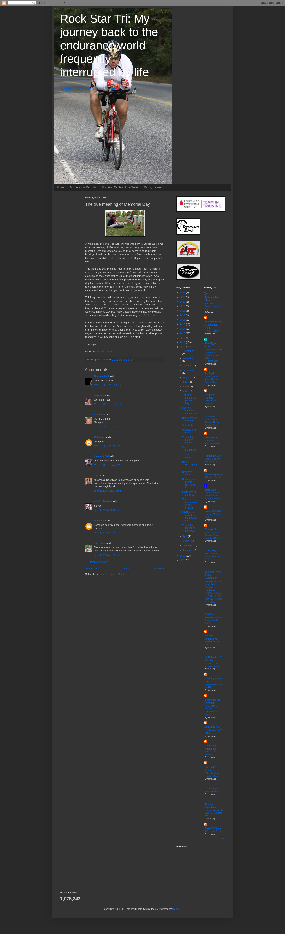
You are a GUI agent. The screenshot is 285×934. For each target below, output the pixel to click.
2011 (183, 342)
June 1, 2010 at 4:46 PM (106, 510)
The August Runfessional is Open (212, 306)
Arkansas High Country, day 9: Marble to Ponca (212, 495)
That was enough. (188, 456)
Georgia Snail (101, 376)
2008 (183, 560)
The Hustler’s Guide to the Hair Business (213, 556)
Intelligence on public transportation (189, 516)
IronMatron (211, 437)
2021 (183, 297)
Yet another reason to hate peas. (189, 528)
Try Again (210, 373)
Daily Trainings (213, 511)
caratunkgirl (211, 788)
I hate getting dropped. (189, 493)
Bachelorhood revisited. (189, 419)
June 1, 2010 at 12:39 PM (107, 491)
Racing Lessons (154, 187)
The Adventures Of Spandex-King (213, 324)
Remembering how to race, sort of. (189, 483)
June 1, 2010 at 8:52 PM (106, 555)
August (187, 377)
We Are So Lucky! (213, 791)
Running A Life (213, 456)
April (185, 536)
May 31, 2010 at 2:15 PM (107, 426)
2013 (183, 333)
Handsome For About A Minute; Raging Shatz (212, 379)
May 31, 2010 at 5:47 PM (107, 465)
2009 (183, 555)
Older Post (158, 568)
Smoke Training (213, 474)
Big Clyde (99, 395)
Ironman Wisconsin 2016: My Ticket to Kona (214, 813)
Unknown (99, 437)
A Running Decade (213, 477)
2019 (183, 306)
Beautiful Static (213, 828)
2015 (183, 324)
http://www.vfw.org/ (104, 351)
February (188, 545)
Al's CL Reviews (103, 501)
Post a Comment (99, 562)
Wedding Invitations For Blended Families (213, 663)
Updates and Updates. (189, 431)
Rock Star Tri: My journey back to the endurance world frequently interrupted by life (109, 45)
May (185, 391)
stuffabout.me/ (213, 657)
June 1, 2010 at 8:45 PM (106, 532)
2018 (183, 311)
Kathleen (99, 414)
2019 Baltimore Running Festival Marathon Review (213, 535)
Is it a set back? (212, 331)
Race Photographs (190, 465)
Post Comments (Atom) (112, 574)
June (185, 386)
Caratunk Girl (101, 456)
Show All (221, 838)
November (188, 358)
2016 (183, 319)
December (188, 351)
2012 (183, 338)
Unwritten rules (187, 473)
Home (60, 187)
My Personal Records (83, 187)
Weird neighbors (189, 448)
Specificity (187, 425)
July (185, 382)
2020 (183, 301)
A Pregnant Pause (213, 831)
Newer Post (92, 568)
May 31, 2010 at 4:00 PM (107, 446)
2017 (183, 315)
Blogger (176, 909)
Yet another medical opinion (188, 440)
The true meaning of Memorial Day (189, 399)
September (188, 370)
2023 (183, 292)
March (186, 541)
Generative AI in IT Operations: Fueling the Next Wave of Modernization (213, 355)
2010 (183, 347)
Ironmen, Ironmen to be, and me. (190, 411)
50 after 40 (211, 529)
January (187, 550)
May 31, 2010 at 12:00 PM (107, 385)
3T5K (207, 733)
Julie (96, 475)
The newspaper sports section (189, 503)
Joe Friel (209, 614)
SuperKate (211, 489)
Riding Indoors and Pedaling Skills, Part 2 (213, 620)
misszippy (99, 543)
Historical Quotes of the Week (120, 187)
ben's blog (210, 550)
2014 (183, 329)
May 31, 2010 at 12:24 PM (107, 404)
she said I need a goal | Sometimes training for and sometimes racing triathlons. (213, 581)
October (187, 365)
